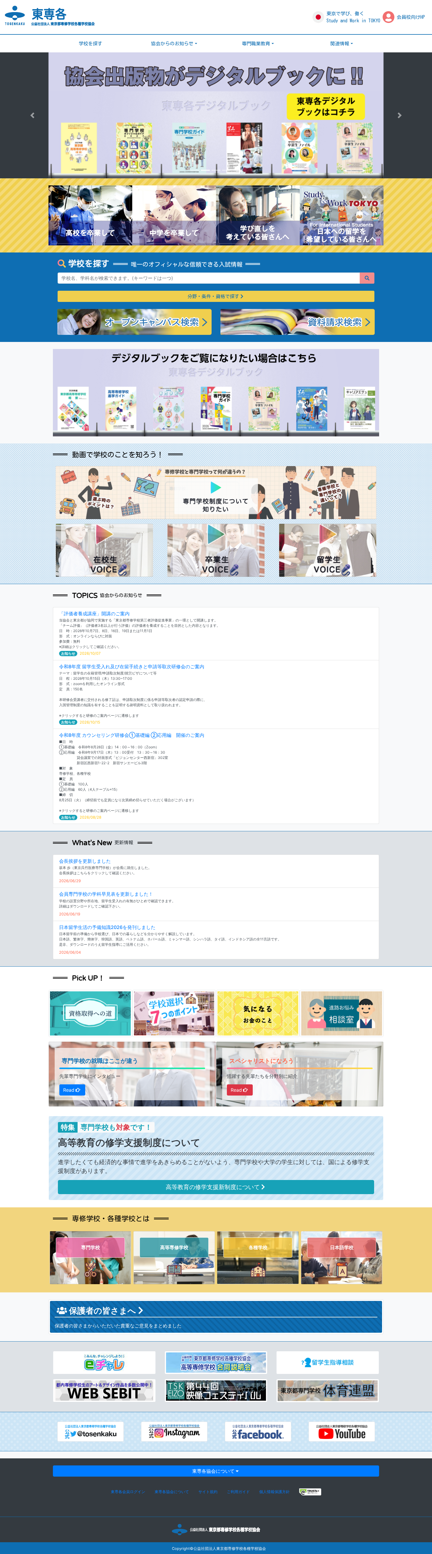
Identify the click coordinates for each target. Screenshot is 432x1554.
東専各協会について (213, 1471)
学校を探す (90, 43)
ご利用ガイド (238, 1492)
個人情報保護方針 (274, 1492)
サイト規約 (207, 1492)
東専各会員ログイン (128, 1492)
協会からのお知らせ (172, 43)
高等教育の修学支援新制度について (213, 1187)
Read (68, 1090)
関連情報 (339, 43)
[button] (32, 115)
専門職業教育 (256, 43)
